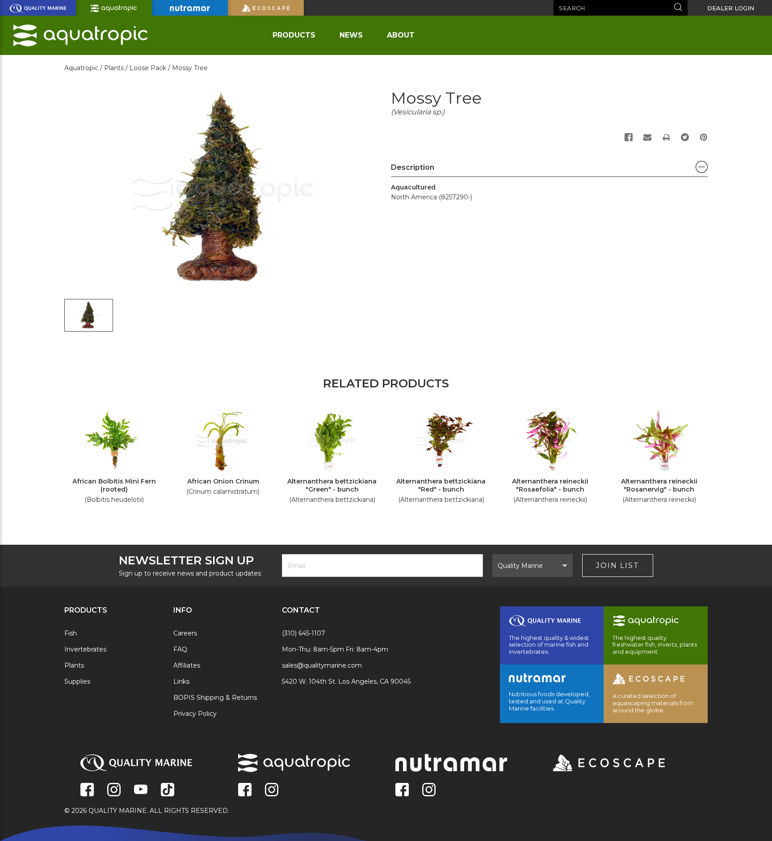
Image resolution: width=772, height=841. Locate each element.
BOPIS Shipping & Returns (215, 698)
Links (181, 681)
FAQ (180, 649)
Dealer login (730, 8)
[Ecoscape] (597, 763)
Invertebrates (85, 649)
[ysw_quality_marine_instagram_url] (114, 790)
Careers (185, 633)
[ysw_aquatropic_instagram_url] (271, 790)
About (401, 35)
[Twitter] (685, 137)
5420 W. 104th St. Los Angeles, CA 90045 (346, 681)
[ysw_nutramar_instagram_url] (429, 790)
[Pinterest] (704, 137)
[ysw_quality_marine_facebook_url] (87, 790)
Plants (74, 665)
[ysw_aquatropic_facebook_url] (245, 790)
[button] (549, 170)
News (351, 35)
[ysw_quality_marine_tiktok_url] (167, 790)
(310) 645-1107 (303, 633)
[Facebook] (629, 137)
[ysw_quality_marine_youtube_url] (140, 790)
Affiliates (186, 665)
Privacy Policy (195, 714)
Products (294, 35)
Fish (70, 633)
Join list (617, 565)
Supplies (77, 681)
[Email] (647, 137)
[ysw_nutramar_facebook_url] (402, 790)
